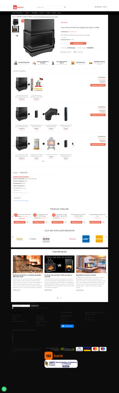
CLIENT (38, 312)
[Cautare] (64, 7)
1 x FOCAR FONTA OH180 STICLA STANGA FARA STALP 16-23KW (21, 96)
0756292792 (90, 317)
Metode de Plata (40, 317)
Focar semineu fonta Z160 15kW (21, 214)
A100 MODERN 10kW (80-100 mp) (97, 215)
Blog (59, 13)
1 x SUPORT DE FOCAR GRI (51, 154)
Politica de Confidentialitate (55, 308)
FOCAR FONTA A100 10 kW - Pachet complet (78, 215)
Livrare (38, 323)
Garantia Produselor (41, 321)
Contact (14, 319)
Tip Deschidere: (18, 193)
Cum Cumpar (39, 315)
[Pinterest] (12, 335)
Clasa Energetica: (18, 186)
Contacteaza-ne (68, 326)
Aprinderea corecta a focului (86, 275)
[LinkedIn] (12, 339)
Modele (54, 13)
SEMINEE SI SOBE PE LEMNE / (25, 17)
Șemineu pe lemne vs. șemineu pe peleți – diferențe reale (27, 276)
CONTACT (41, 13)
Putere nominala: (19, 179)
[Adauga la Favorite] (27, 222)
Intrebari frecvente (40, 325)
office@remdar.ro (92, 320)
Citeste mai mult (16, 290)
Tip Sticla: (16, 195)
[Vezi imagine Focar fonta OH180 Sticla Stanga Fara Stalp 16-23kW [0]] (15, 22)
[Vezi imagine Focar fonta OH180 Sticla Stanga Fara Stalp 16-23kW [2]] (15, 34)
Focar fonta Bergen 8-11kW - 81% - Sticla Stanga (40, 215)
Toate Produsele (17, 13)
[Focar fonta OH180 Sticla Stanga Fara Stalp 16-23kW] (39, 38)
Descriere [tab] (15, 172)
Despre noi (14, 317)
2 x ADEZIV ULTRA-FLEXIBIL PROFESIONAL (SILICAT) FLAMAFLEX (36, 155)
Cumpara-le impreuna (98, 85)
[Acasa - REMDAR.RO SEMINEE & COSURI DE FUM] (20, 7)
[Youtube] (12, 337)
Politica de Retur (40, 319)
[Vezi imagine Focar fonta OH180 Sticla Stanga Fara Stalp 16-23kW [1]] (15, 29)
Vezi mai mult (17, 197)
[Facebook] (12, 333)
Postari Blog (60, 251)
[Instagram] (12, 343)
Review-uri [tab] (23, 172)
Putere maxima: (18, 181)
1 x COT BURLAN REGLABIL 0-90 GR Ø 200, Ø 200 (51, 125)
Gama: (15, 190)
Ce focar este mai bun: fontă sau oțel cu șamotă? (58, 276)
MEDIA (27, 13)
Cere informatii (79, 52)
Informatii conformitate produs (20, 200)
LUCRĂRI (48, 13)
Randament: (17, 183)
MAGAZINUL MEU (17, 312)
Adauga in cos (78, 43)
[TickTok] (12, 341)
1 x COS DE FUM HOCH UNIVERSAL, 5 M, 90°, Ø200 (36, 96)
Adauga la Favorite (66, 52)
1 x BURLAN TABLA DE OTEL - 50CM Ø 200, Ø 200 (36, 125)
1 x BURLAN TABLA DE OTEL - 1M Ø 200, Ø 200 (66, 125)
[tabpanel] (39, 38)
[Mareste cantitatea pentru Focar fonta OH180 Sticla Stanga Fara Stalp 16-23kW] (67, 43)
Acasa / (14, 17)
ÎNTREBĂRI (35, 13)
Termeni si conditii (16, 315)
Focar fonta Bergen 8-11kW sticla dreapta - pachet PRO (59, 215)
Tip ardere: (16, 188)
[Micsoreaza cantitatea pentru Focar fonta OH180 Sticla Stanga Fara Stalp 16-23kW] (62, 43)
